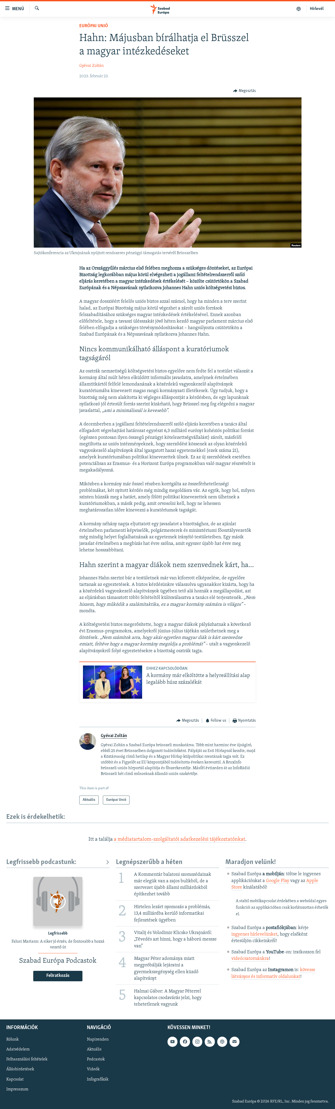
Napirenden (98, 1039)
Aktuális (94, 1049)
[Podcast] (222, 1042)
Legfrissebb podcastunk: (41, 862)
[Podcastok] (299, 9)
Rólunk (12, 1039)
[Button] (244, 90)
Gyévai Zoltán (91, 66)
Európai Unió (93, 26)
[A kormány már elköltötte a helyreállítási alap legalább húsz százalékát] (112, 682)
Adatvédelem (18, 1049)
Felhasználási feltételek (26, 1060)
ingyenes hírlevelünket (254, 934)
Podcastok (96, 1060)
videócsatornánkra (250, 958)
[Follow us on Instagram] (197, 1042)
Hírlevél (316, 9)
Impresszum (17, 1089)
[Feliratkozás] (234, 1042)
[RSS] (210, 1042)
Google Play (277, 881)
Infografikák (97, 1079)
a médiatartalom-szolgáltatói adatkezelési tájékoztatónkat (179, 839)
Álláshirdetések (20, 1069)
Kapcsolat (15, 1079)
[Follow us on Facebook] (185, 1042)
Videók (93, 1069)
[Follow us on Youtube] (172, 1042)
